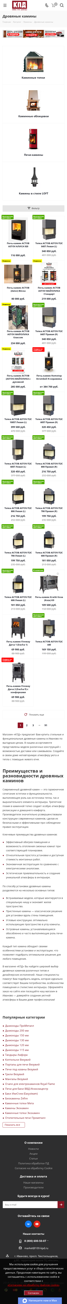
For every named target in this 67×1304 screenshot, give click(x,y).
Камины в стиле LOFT (33, 193)
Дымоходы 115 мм (17, 1050)
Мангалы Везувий (16, 1079)
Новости (33, 1148)
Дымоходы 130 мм (17, 1040)
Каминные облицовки (33, 116)
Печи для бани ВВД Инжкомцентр (26, 1088)
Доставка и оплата (33, 1176)
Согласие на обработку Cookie (33, 1168)
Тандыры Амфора (16, 1054)
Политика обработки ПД (33, 1163)
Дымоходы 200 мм (17, 1030)
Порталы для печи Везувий (22, 1064)
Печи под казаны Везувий (21, 1069)
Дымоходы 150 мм (17, 1035)
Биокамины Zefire (16, 1098)
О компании (33, 1143)
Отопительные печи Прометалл (25, 1117)
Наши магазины (33, 1182)
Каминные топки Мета (19, 1103)
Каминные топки (33, 77)
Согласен (33, 1293)
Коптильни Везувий (18, 1059)
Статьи (33, 1158)
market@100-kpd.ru (36, 1248)
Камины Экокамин (17, 1108)
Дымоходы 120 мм (17, 1045)
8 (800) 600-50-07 (35, 1241)
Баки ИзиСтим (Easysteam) (21, 1093)
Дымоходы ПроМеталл (19, 1025)
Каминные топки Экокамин (22, 1113)
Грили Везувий (14, 1074)
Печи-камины (33, 154)
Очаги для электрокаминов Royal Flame (30, 1084)
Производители (34, 1187)
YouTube (37, 1224)
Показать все (12, 1124)
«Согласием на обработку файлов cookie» (33, 1285)
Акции (34, 1153)
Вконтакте (28, 1224)
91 (45, 725)
